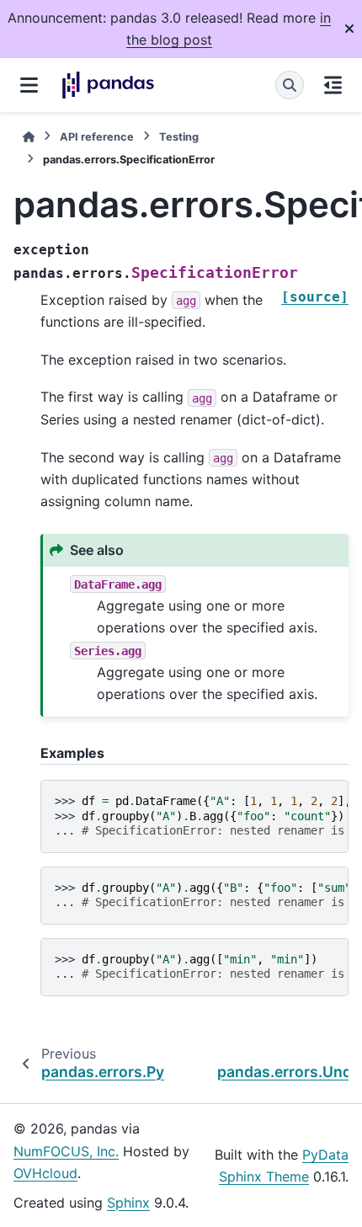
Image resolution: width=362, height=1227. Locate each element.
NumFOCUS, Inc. (66, 1151)
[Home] (29, 137)
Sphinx (128, 1202)
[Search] (289, 85)
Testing (179, 137)
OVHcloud (45, 1173)
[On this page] (333, 85)
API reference (97, 137)
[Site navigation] (29, 85)
